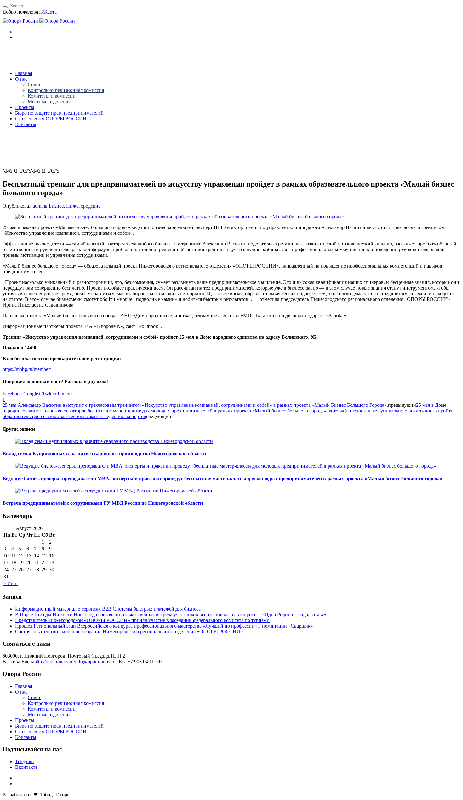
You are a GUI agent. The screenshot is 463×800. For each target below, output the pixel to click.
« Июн (10, 583)
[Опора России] (39, 21)
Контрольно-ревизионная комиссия (66, 703)
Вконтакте (26, 767)
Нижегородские (83, 206)
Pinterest (66, 393)
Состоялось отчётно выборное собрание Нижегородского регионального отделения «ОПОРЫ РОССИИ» (129, 631)
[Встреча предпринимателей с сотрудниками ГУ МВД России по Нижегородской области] (113, 490)
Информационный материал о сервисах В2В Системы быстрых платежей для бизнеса (108, 609)
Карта (50, 11)
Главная (23, 686)
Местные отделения (49, 714)
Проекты (24, 720)
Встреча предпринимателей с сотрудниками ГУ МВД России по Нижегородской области (103, 503)
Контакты (25, 737)
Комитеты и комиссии (52, 708)
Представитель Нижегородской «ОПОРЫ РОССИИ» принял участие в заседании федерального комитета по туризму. (142, 620)
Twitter (49, 393)
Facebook (12, 393)
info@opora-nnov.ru (95, 661)
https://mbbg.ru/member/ (27, 369)
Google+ (32, 393)
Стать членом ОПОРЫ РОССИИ (51, 731)
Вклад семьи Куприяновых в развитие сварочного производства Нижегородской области (104, 453)
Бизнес (56, 206)
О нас (21, 691)
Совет (34, 697)
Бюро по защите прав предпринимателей (59, 725)
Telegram (24, 761)
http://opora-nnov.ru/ (54, 661)
